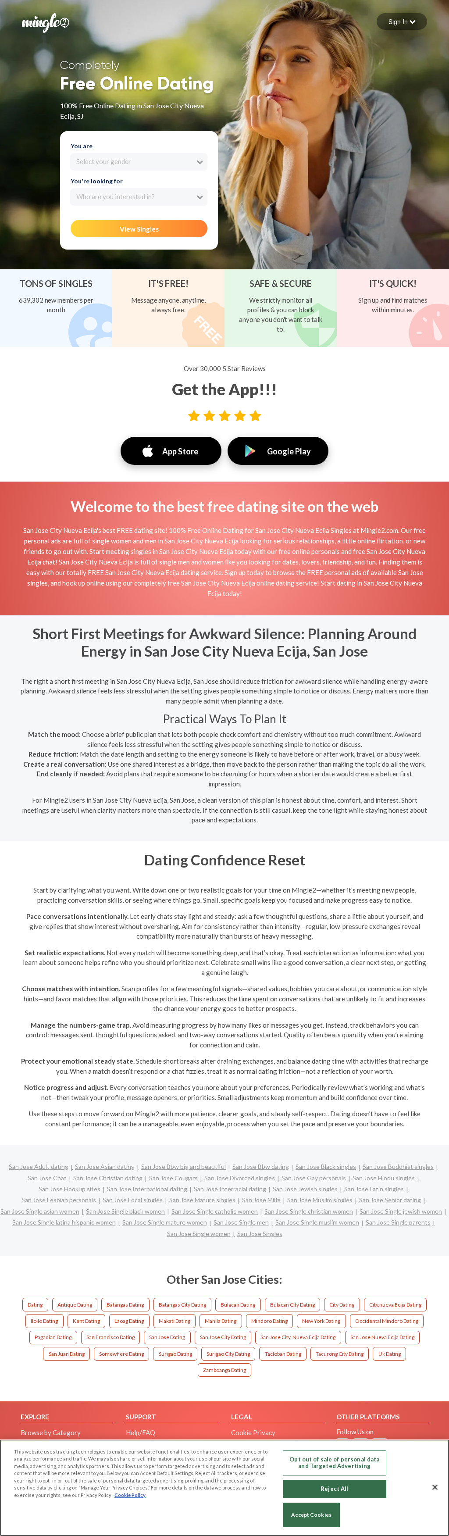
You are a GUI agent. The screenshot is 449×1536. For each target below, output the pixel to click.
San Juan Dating (67, 1353)
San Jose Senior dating (390, 1200)
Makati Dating (174, 1321)
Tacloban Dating (283, 1353)
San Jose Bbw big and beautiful (183, 1166)
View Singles (139, 229)
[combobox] (138, 162)
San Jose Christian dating (108, 1178)
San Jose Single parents (398, 1222)
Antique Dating (74, 1304)
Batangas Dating (125, 1304)
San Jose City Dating (223, 1337)
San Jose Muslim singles (320, 1200)
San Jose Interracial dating (230, 1189)
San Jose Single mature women (164, 1222)
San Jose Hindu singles (384, 1178)
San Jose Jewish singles (305, 1189)
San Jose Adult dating (38, 1166)
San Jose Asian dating (105, 1166)
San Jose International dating (147, 1189)
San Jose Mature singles (202, 1200)
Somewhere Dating (121, 1353)
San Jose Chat (47, 1178)
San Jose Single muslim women (317, 1222)
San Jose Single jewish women (401, 1211)
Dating (35, 1304)
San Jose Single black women (125, 1211)
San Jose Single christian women (308, 1211)
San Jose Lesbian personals (58, 1200)
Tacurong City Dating (339, 1353)
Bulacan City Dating (292, 1304)
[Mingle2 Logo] (45, 22)
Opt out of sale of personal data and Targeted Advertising (334, 1463)
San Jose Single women (199, 1233)
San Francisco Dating (110, 1337)
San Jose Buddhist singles (398, 1166)
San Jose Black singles (326, 1166)
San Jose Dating (167, 1337)
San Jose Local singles (133, 1200)
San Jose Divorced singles (239, 1178)
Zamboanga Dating (224, 1370)
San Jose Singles (259, 1233)
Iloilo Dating (44, 1321)
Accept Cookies (311, 1514)
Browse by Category (51, 1432)
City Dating (341, 1304)
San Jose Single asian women (39, 1211)
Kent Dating (86, 1321)
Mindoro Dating (269, 1321)
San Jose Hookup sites (69, 1189)
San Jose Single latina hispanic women (64, 1222)
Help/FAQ (140, 1432)
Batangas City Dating (182, 1304)
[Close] (435, 1487)
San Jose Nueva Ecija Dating (382, 1337)
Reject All (334, 1488)
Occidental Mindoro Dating (386, 1321)
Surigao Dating (175, 1353)
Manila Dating (220, 1321)
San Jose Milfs (261, 1200)
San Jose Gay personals (314, 1178)
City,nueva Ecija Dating (395, 1304)
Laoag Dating (129, 1321)
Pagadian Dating (53, 1337)
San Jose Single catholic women (214, 1211)
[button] (402, 21)
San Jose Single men (241, 1222)
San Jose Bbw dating (260, 1166)
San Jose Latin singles (374, 1189)
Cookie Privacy (253, 1432)
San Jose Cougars (173, 1178)
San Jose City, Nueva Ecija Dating (297, 1337)
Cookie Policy (130, 1495)
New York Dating (321, 1321)
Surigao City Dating (228, 1353)
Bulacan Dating (238, 1304)
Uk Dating (389, 1353)
